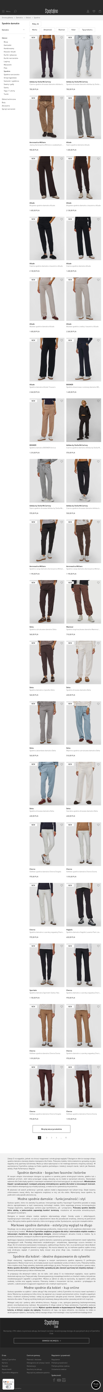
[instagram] (63, 1380)
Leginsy (7, 61)
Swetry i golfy (9, 84)
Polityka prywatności (60, 1363)
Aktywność (48, 29)
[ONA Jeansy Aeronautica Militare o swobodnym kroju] (47, 117)
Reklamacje (31, 1366)
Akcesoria (6, 105)
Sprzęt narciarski (8, 109)
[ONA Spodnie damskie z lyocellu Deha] (47, 662)
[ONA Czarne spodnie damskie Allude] (83, 238)
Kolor (73, 29)
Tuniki (6, 94)
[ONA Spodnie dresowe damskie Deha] (83, 662)
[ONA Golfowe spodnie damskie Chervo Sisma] (83, 844)
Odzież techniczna (9, 99)
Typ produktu (87, 29)
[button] (61, 38)
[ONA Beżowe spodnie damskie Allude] (47, 299)
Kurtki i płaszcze (10, 55)
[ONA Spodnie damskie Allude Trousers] (47, 359)
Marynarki (8, 64)
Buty (3, 102)
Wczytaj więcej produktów (51, 1129)
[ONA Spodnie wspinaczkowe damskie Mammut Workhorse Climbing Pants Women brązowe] (83, 602)
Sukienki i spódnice (11, 81)
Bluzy (6, 42)
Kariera (5, 1363)
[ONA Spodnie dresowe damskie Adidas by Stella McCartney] (83, 57)
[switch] (8, 1386)
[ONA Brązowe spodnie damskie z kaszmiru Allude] (83, 178)
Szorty (6, 87)
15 (66, 1137)
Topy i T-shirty (9, 91)
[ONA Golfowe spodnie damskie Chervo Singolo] (47, 844)
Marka (34, 29)
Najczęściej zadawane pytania (38, 1372)
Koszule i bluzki (10, 51)
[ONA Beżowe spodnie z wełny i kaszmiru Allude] (83, 299)
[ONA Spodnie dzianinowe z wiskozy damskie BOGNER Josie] (83, 359)
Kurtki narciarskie (11, 58)
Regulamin (56, 1359)
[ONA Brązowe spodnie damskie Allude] (47, 178)
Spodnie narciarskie (11, 74)
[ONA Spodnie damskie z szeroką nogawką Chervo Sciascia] (47, 905)
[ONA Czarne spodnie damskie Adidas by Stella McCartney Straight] (83, 420)
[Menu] (12, 1380)
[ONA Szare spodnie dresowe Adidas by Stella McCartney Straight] (47, 481)
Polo (5, 68)
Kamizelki (7, 45)
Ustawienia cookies (59, 1369)
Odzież (4, 38)
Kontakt (5, 1366)
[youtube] (59, 1380)
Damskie (5, 30)
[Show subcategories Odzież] (24, 38)
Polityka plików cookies (61, 1366)
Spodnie (7, 71)
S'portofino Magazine (10, 1372)
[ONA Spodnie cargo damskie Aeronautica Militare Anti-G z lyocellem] (47, 541)
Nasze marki (7, 1369)
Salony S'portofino (9, 1359)
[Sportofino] (51, 11)
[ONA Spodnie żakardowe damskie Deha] (47, 723)
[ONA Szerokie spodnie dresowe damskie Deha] (83, 783)
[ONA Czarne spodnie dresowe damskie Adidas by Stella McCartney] (47, 57)
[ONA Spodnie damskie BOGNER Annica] (47, 420)
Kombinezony (9, 48)
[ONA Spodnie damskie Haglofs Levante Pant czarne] (83, 905)
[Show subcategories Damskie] (23, 29)
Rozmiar (62, 29)
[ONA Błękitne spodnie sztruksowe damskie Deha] (83, 723)
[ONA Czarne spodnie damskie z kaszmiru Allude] (47, 238)
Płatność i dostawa (34, 1359)
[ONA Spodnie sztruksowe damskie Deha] (47, 602)
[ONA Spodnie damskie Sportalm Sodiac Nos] (47, 965)
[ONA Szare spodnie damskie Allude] (83, 117)
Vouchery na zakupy (34, 1369)
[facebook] (54, 1380)
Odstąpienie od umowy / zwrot (38, 1363)
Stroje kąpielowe (10, 78)
